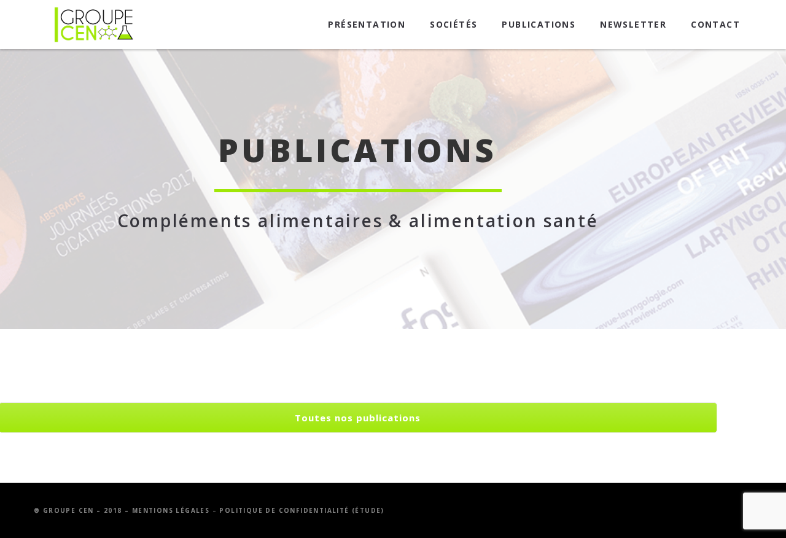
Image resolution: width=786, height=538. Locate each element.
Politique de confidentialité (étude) (301, 510)
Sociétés (453, 24)
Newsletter (633, 24)
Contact (715, 24)
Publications (538, 24)
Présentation (366, 24)
